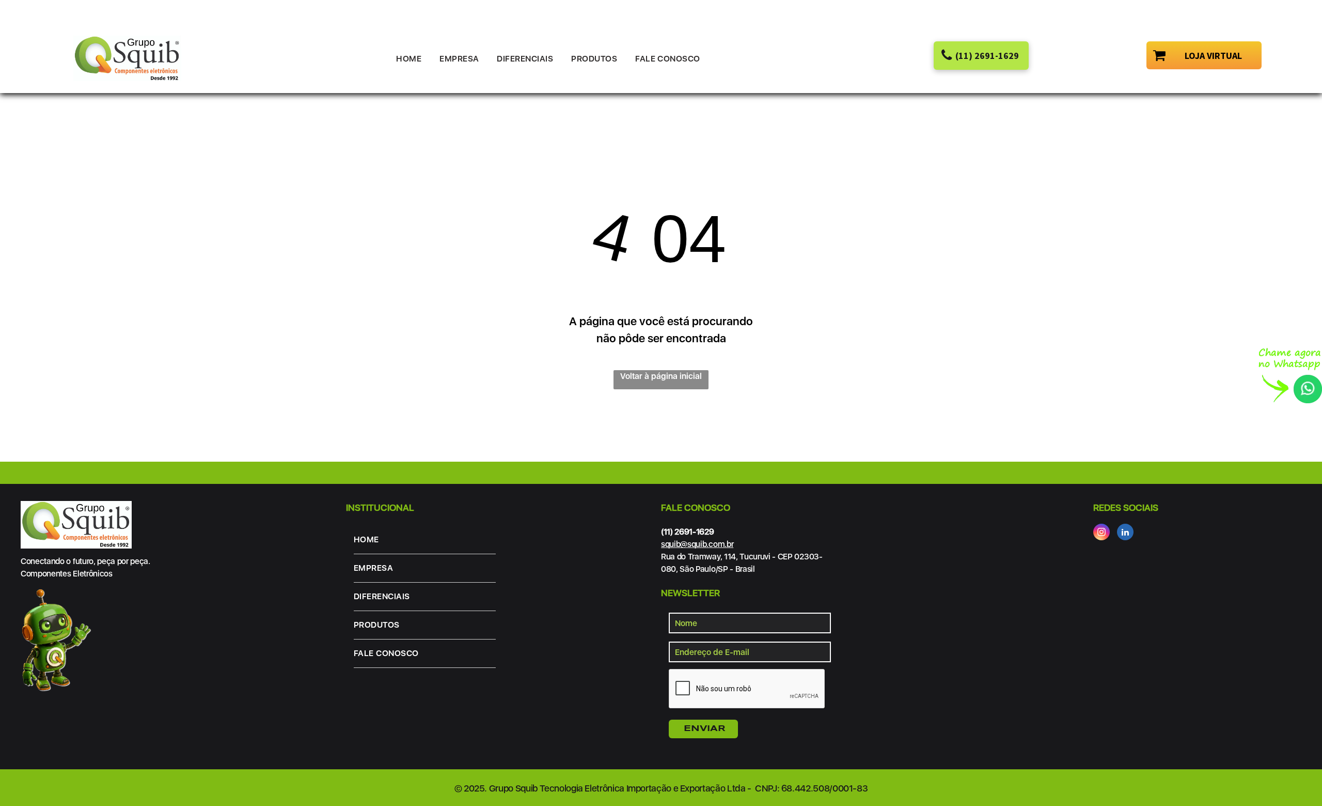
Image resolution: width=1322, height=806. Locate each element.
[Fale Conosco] (1290, 354)
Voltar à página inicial (661, 376)
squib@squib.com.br (697, 544)
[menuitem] (412, 59)
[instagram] (1101, 533)
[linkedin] (1125, 533)
